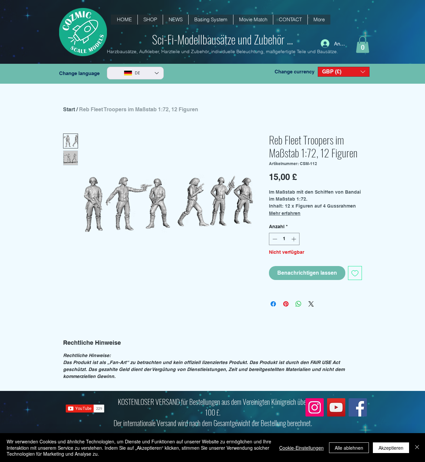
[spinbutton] (284, 239)
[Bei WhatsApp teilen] (298, 304)
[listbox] (344, 72)
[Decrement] (274, 239)
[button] (175, 20)
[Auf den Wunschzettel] (355, 273)
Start (69, 109)
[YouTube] (336, 407)
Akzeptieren (391, 447)
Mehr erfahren (284, 213)
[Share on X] (311, 304)
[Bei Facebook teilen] (273, 304)
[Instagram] (314, 407)
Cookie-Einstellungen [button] (301, 447)
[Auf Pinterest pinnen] (286, 304)
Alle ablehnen (349, 447)
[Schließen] (417, 447)
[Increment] (294, 239)
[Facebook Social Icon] (358, 407)
